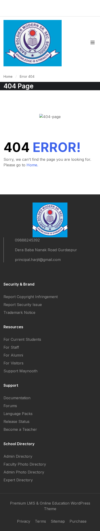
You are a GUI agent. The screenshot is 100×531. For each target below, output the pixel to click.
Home (8, 76)
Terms (40, 521)
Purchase (78, 521)
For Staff (11, 347)
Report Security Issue (22, 304)
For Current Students (22, 339)
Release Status (16, 421)
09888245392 (27, 240)
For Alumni (13, 355)
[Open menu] (93, 43)
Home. (32, 165)
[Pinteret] (22, 272)
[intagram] (30, 272)
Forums (10, 405)
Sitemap (58, 521)
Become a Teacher (20, 429)
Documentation (16, 398)
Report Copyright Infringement (30, 296)
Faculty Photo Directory (24, 464)
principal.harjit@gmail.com (38, 259)
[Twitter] (14, 272)
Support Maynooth (20, 371)
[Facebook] (5, 272)
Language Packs (18, 413)
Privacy (23, 521)
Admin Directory (17, 456)
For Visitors (13, 363)
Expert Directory (18, 480)
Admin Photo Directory (23, 472)
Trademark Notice (19, 312)
